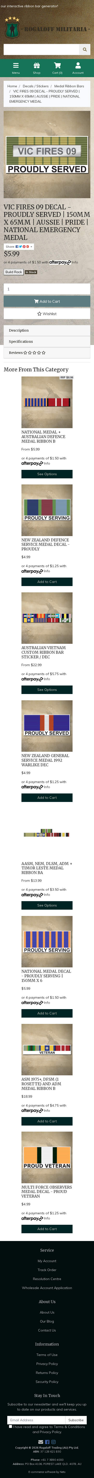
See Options (47, 474)
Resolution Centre (47, 1279)
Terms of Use (47, 1355)
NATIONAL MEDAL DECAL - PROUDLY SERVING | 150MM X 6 (46, 976)
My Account (47, 1261)
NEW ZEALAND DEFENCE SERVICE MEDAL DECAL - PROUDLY (45, 545)
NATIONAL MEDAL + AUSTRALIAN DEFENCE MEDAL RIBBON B (43, 437)
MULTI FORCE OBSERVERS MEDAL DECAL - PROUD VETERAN (46, 1192)
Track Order (47, 1270)
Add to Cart (49, 301)
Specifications (21, 341)
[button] (47, 313)
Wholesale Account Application (47, 1288)
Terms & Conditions (69, 1427)
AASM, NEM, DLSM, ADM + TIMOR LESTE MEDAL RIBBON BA (46, 868)
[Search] (84, 49)
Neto (63, 1472)
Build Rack (14, 272)
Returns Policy (47, 1373)
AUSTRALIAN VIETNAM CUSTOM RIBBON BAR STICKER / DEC (43, 652)
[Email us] (40, 1442)
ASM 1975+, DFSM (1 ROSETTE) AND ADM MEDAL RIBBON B (41, 1084)
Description (19, 330)
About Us (47, 1312)
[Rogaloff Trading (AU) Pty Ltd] (47, 27)
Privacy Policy (47, 1364)
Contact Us (47, 1330)
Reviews (16, 353)
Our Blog (47, 1321)
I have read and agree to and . (48, 1429)
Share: (11, 246)
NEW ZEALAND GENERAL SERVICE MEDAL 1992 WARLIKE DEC (45, 760)
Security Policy (47, 1382)
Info (75, 262)
